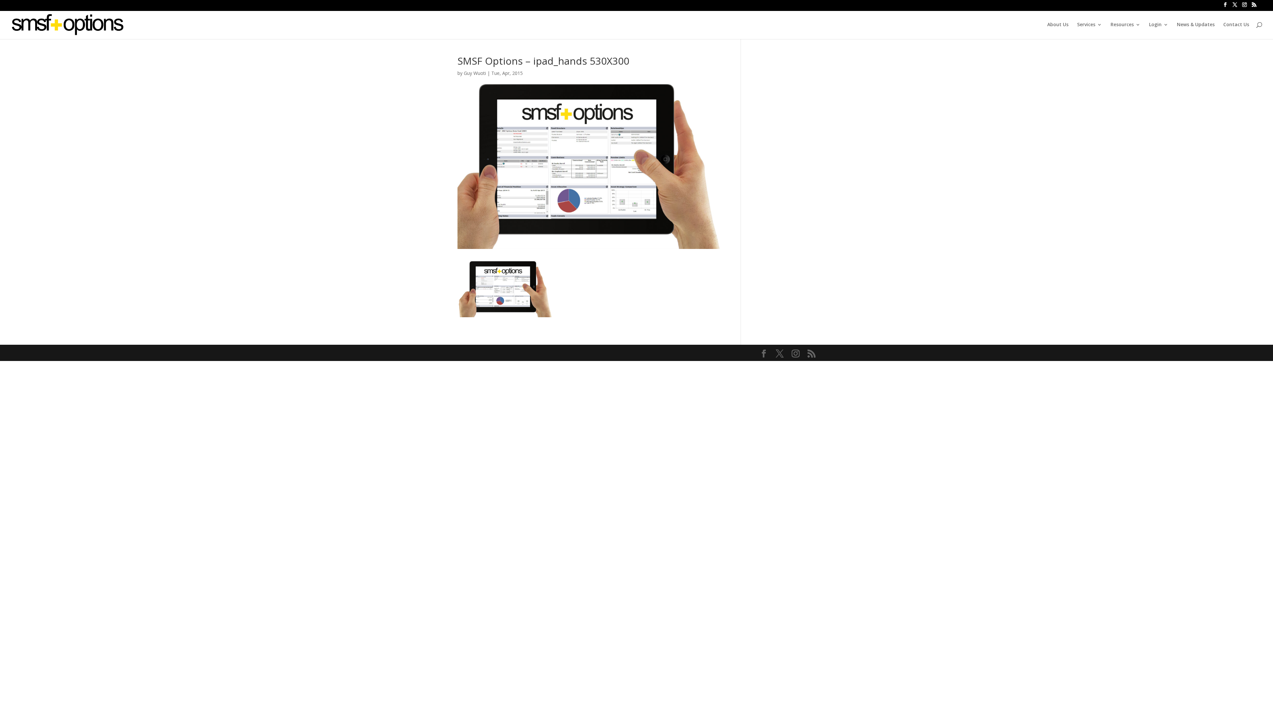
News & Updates (1196, 25)
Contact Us (1236, 25)
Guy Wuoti (475, 73)
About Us (1057, 25)
